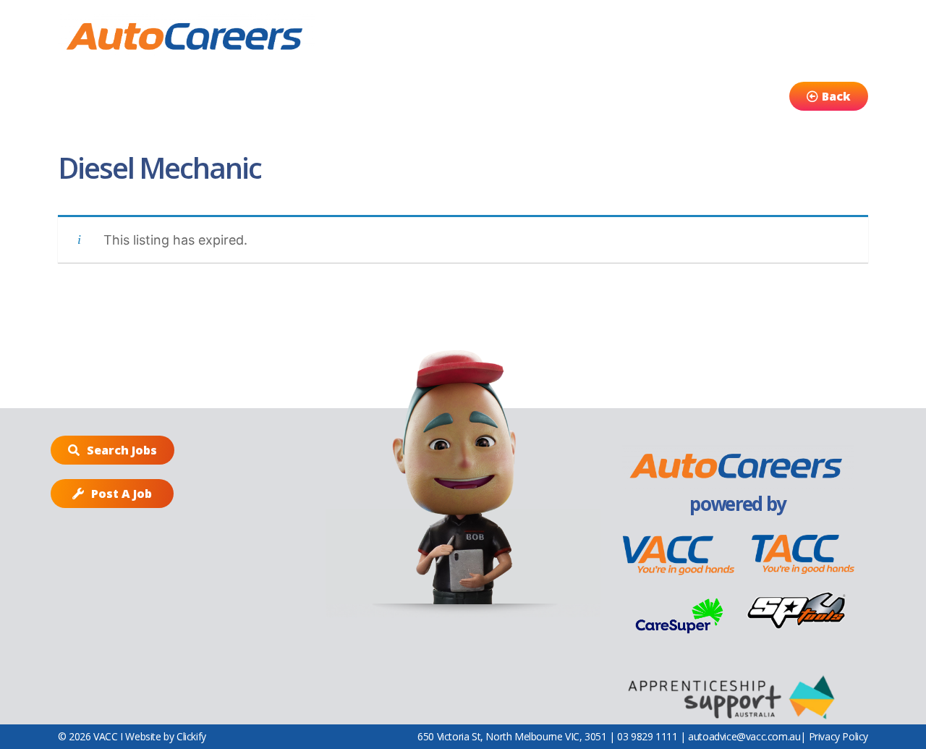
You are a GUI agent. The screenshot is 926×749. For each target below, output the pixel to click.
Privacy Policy (838, 736)
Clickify (191, 736)
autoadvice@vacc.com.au (744, 736)
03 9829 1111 (647, 736)
